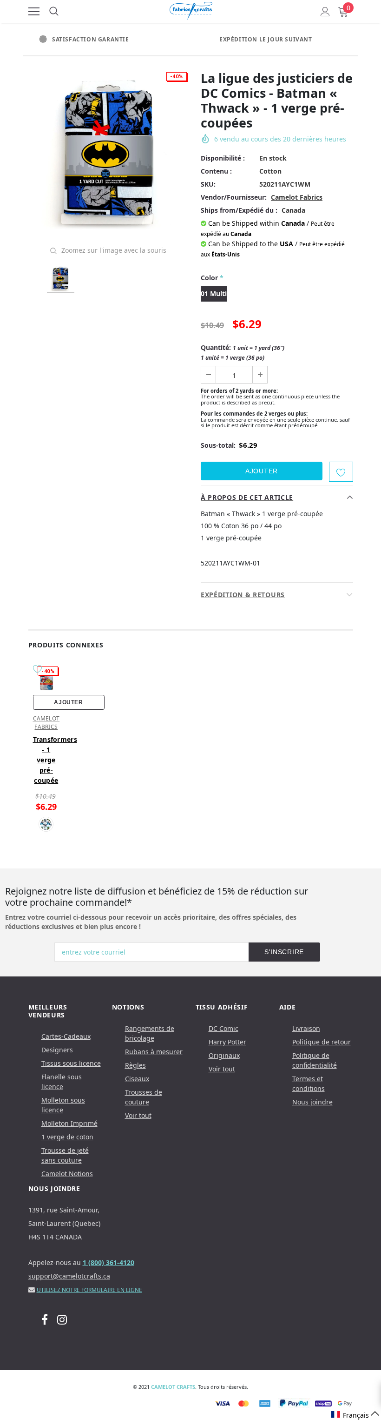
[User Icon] (325, 11)
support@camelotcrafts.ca (69, 1276)
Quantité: (242, 352)
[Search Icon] (54, 11)
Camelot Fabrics (296, 197)
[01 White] (46, 824)
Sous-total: (218, 445)
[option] (106, 39)
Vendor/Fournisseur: (234, 197)
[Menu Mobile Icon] (33, 11)
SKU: (208, 184)
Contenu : (216, 171)
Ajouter (68, 702)
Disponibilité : (223, 158)
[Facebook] (44, 1319)
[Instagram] (62, 1319)
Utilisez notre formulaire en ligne (89, 1290)
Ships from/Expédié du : (239, 210)
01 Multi (214, 293)
